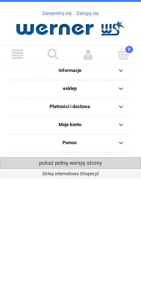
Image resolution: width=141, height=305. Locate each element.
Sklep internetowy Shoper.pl (70, 173)
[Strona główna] (70, 27)
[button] (17, 54)
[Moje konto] (88, 54)
